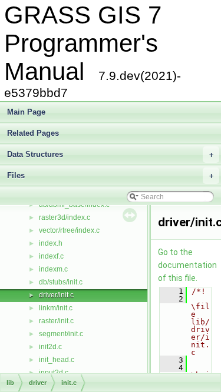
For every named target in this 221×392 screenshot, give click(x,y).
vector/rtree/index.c (69, 230)
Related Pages (33, 133)
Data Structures (110, 154)
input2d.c (53, 372)
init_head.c (56, 360)
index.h (50, 243)
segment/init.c (61, 334)
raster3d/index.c (64, 217)
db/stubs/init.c (61, 282)
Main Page (26, 112)
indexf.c (51, 256)
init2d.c (50, 347)
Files (110, 175)
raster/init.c (56, 321)
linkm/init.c (55, 308)
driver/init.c (56, 295)
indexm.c (53, 269)
